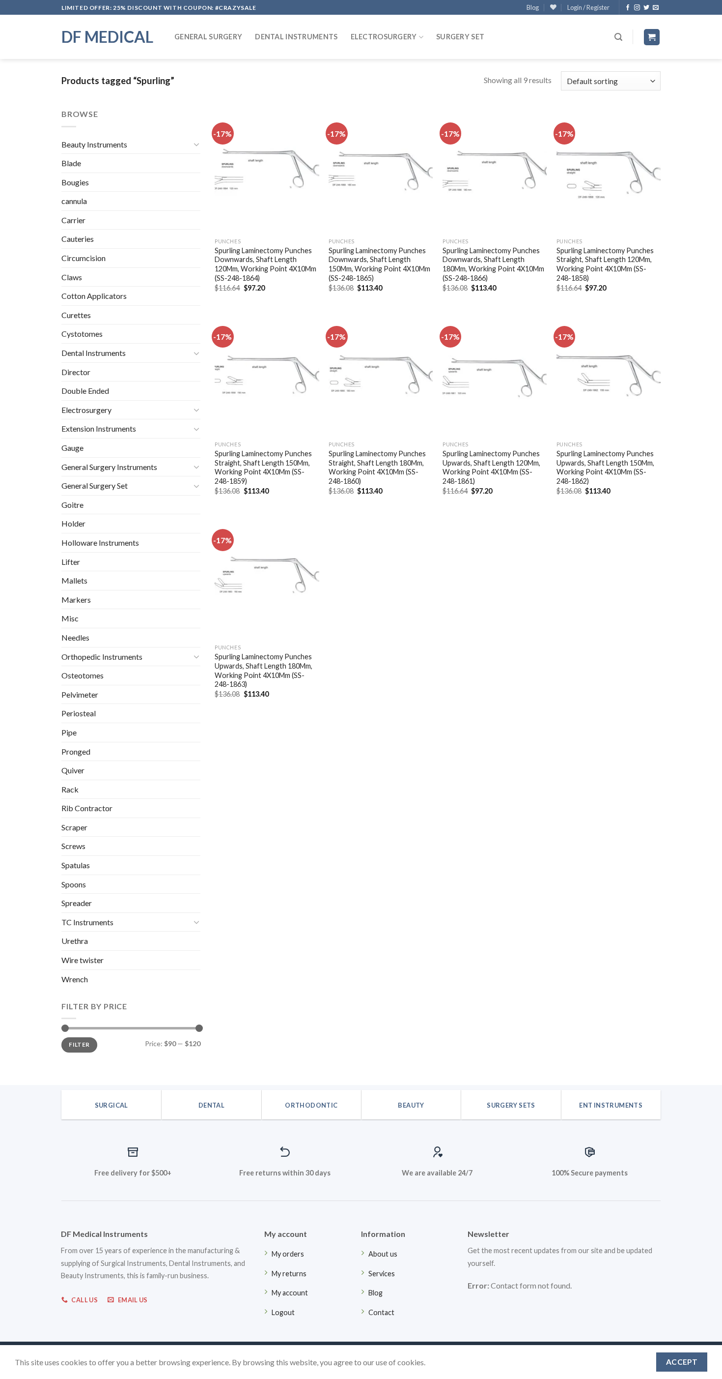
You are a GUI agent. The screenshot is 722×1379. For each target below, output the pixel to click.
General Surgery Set (94, 485)
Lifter (70, 561)
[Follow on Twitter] (646, 7)
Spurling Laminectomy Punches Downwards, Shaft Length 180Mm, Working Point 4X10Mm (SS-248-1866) (493, 264)
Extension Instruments (98, 428)
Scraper (74, 827)
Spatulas (75, 865)
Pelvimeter (79, 694)
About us (382, 1254)
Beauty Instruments (94, 144)
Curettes (76, 315)
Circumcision (83, 258)
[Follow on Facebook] (628, 7)
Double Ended (85, 390)
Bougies (75, 182)
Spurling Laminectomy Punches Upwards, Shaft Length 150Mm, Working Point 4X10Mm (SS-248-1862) (605, 467)
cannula (74, 200)
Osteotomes (82, 675)
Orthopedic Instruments (101, 656)
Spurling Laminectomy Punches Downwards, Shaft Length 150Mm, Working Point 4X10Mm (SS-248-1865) (379, 264)
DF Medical (107, 37)
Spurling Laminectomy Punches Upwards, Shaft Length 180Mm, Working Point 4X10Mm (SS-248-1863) (263, 670)
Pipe (69, 732)
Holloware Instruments (100, 542)
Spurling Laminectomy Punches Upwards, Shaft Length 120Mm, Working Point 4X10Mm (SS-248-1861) (491, 467)
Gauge (72, 447)
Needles (75, 637)
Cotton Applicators (94, 295)
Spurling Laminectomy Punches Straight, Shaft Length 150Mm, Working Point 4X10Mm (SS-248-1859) (263, 467)
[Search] (618, 37)
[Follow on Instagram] (637, 7)
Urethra (74, 940)
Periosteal (78, 713)
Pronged (75, 751)
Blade (71, 163)
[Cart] (652, 37)
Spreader (76, 903)
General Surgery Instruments (109, 466)
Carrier (73, 220)
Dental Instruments (296, 36)
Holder (73, 523)
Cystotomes (82, 333)
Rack (70, 789)
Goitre (72, 504)
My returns (289, 1273)
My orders (288, 1254)
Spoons (73, 884)
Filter (79, 1044)
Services (381, 1273)
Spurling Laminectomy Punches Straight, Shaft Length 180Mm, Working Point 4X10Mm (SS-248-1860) (377, 467)
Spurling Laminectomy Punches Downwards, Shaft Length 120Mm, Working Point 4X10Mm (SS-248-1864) (265, 264)
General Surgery (208, 36)
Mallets (74, 580)
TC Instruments (87, 922)
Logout (283, 1312)
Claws (71, 277)
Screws (73, 846)
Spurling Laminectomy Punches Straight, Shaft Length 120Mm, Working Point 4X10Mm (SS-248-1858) (605, 264)
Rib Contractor (86, 808)
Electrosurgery (384, 36)
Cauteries (77, 238)
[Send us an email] (656, 7)
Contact (381, 1312)
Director (75, 372)
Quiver (72, 770)
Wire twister (82, 960)
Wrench (74, 979)
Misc (70, 618)
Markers (76, 599)
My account (290, 1293)
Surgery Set (460, 36)
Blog (533, 7)
